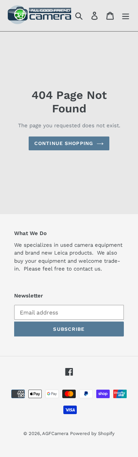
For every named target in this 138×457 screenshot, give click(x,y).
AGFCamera (55, 433)
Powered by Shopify (92, 433)
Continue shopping (63, 143)
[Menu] (125, 16)
